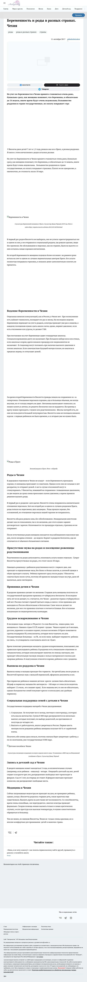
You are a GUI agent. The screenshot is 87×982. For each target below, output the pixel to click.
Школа (41, 9)
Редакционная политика (11, 929)
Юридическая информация (30, 929)
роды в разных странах (26, 32)
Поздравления (79, 9)
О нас (5, 926)
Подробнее (39, 957)
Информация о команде (29, 926)
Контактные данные (47, 929)
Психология (31, 9)
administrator (73, 39)
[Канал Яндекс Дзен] (62, 85)
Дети (56, 9)
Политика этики (46, 926)
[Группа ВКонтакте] (25, 85)
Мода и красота (17, 9)
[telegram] (16, 832)
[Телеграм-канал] (43, 89)
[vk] (10, 832)
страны (43, 32)
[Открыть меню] (4, 3)
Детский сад (66, 9)
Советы (5, 9)
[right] (84, 9)
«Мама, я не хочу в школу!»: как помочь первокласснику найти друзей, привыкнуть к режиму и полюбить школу (41, 852)
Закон (49, 9)
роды (10, 32)
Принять (78, 15)
